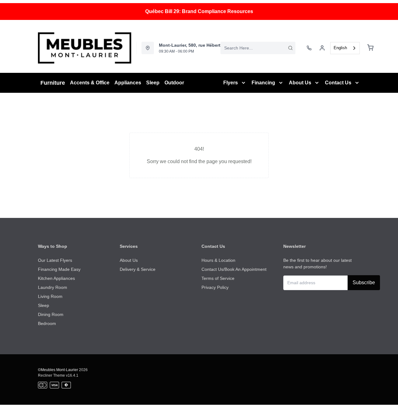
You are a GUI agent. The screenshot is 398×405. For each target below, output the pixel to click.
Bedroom (47, 323)
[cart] (370, 48)
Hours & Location (218, 260)
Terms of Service (217, 278)
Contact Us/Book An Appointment (233, 269)
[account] (322, 48)
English (340, 47)
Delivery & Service (137, 269)
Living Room (50, 296)
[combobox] (257, 48)
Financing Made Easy (59, 269)
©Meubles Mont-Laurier (58, 370)
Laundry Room (52, 287)
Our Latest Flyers (55, 260)
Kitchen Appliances (56, 278)
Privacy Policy (215, 287)
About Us (129, 260)
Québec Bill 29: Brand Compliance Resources (199, 11)
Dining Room (50, 314)
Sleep (43, 305)
